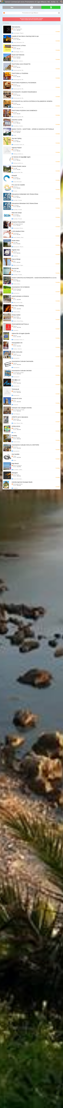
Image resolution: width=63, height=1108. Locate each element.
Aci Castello (16, 196)
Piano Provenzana (17, 29)
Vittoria (14, 344)
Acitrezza (15, 186)
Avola (14, 307)
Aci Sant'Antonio (17, 131)
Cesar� (15, 168)
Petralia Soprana (17, 289)
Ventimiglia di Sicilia (18, 484)
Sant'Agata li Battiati (18, 224)
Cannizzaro (16, 233)
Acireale (15, 66)
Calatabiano (16, 38)
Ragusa (15, 326)
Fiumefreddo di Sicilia (18, 372)
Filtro (59, 16)
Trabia (14, 456)
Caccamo (15, 447)
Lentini (14, 270)
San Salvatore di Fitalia (18, 409)
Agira (14, 261)
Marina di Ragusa (17, 465)
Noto (14, 298)
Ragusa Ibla (16, 316)
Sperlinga (15, 279)
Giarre (14, 47)
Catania (15, 251)
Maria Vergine (16, 437)
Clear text (59, 13)
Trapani (15, 354)
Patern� (15, 242)
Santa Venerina (17, 56)
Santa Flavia (16, 474)
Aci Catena (15, 121)
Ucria (14, 400)
